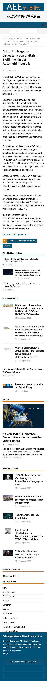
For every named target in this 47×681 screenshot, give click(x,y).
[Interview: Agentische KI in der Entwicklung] (8, 386)
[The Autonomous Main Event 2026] (8, 516)
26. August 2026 (24, 506)
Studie (7, 246)
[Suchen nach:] (24, 31)
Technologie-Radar (10, 618)
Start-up (6, 609)
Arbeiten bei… (8, 614)
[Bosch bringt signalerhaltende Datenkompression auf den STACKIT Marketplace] (8, 531)
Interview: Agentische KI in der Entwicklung (29, 386)
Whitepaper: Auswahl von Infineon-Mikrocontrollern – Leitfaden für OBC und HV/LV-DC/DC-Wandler (29, 310)
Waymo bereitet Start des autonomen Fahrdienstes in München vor (29, 499)
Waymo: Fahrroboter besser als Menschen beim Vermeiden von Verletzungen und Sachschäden (27, 272)
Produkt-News (8, 596)
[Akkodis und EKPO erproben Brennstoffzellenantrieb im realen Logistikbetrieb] (23, 416)
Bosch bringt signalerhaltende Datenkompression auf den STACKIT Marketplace (29, 534)
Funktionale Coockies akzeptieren (23, 662)
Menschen (7, 605)
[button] (43, 25)
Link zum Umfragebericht (15, 234)
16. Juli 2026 (22, 391)
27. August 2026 (12, 444)
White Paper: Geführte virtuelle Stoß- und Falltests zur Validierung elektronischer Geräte (29, 352)
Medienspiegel (11, 298)
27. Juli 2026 (10, 376)
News (19, 39)
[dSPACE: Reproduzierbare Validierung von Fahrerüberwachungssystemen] (8, 477)
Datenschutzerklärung (18, 654)
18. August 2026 (24, 361)
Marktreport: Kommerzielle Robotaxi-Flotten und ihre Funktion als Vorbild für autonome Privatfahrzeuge (29, 331)
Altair (12, 241)
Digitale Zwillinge (27, 241)
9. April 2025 (10, 289)
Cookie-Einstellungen (23, 669)
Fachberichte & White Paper (14, 627)
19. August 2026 (24, 339)
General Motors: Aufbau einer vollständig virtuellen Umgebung (21, 260)
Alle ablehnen (23, 676)
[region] (23, 656)
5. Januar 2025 (23, 278)
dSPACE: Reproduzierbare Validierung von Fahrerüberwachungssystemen (29, 480)
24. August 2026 (24, 318)
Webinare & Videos (10, 631)
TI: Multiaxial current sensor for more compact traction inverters (28, 554)
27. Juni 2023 (10, 265)
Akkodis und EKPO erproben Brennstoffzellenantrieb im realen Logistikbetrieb (22, 437)
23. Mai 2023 (10, 70)
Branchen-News (9, 592)
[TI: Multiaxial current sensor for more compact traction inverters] (8, 553)
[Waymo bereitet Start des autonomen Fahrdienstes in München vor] (8, 498)
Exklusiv (6, 600)
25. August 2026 (24, 561)
